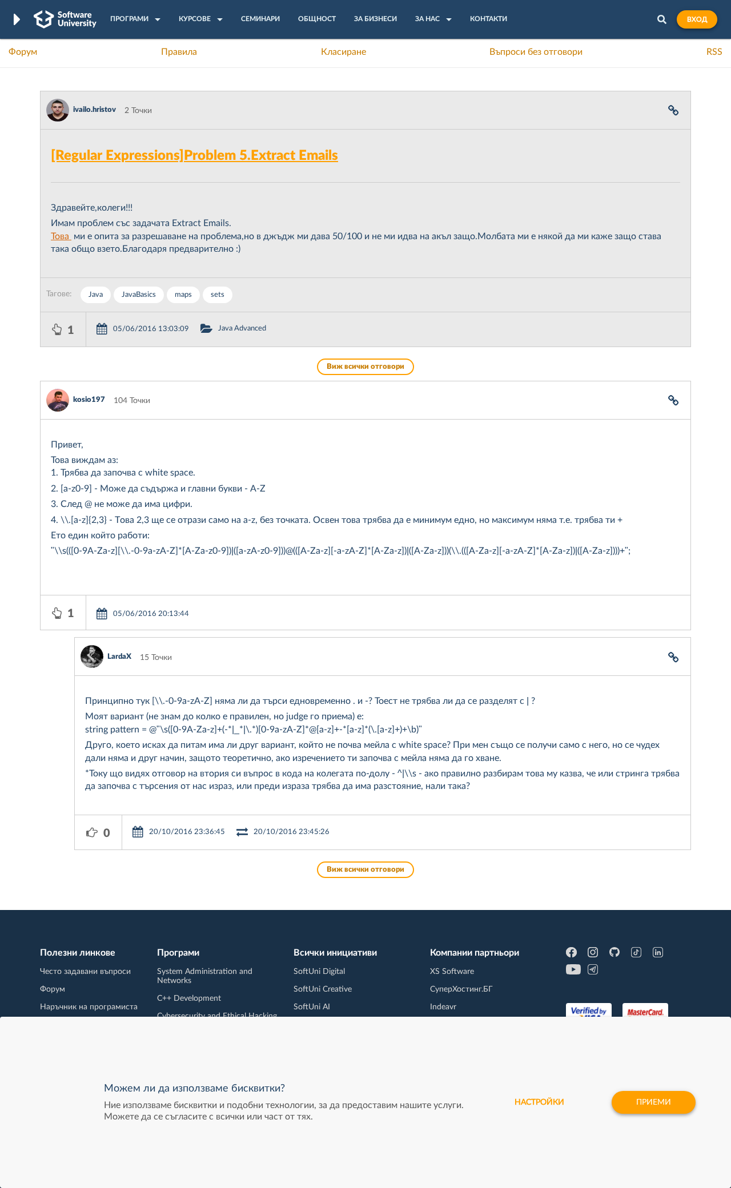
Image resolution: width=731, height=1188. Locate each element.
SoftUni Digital (319, 972)
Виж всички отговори (365, 367)
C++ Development (189, 998)
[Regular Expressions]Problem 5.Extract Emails (194, 156)
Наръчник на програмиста (89, 1007)
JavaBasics (139, 295)
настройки (539, 1102)
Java (96, 295)
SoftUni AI (312, 1007)
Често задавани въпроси (85, 972)
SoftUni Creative (323, 989)
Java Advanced (242, 328)
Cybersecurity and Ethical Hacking (217, 1016)
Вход (697, 19)
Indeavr (443, 1007)
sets (217, 295)
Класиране (343, 52)
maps (183, 295)
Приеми (653, 1102)
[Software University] (65, 19)
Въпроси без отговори (536, 52)
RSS (714, 52)
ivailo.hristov (94, 110)
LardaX (119, 657)
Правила (179, 52)
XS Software (452, 972)
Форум (23, 52)
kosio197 (89, 400)
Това (61, 236)
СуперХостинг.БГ (461, 989)
